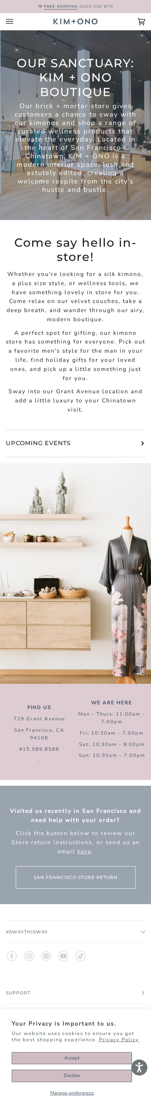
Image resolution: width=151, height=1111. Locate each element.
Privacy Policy (119, 1039)
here (84, 851)
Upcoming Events (38, 443)
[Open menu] (17, 21)
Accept (72, 1058)
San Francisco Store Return (76, 877)
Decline (72, 1075)
